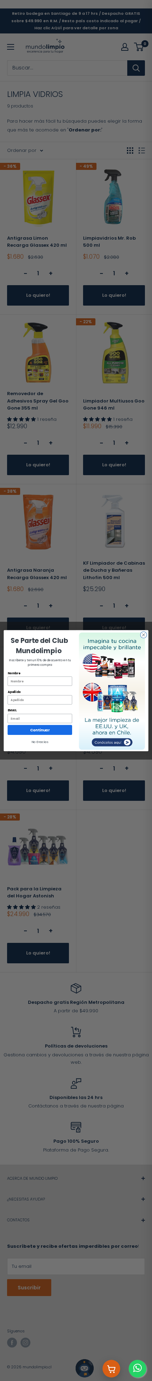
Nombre (14, 673)
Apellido (14, 691)
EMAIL (12, 710)
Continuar (40, 729)
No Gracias (39, 742)
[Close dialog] (143, 634)
